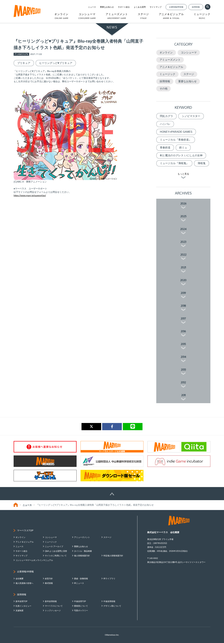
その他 (163, 88)
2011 (183, 395)
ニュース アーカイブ (54, 546)
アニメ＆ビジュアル (171, 67)
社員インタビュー (23, 606)
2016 (183, 331)
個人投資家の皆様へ (24, 583)
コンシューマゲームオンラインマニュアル (34, 560)
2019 (183, 293)
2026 (183, 203)
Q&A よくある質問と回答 (56, 551)
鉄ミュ (183, 147)
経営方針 (49, 578)
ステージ (188, 74)
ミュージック (167, 74)
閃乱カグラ (166, 116)
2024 (183, 229)
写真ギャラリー (81, 610)
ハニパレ (165, 124)
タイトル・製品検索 (83, 551)
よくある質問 (140, 7)
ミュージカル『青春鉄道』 (175, 139)
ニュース (92, 7)
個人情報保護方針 (82, 556)
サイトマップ (156, 7)
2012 (183, 382)
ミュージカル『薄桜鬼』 (174, 163)
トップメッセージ (53, 610)
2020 (183, 280)
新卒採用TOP (21, 601)
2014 (183, 356)
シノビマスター (191, 116)
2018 (183, 305)
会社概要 (19, 578)
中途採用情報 (109, 601)
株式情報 (49, 583)
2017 (183, 318)
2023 (183, 241)
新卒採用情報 (51, 601)
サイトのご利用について (56, 556)
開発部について (81, 606)
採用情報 (196, 7)
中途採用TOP (80, 601)
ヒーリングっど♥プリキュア (55, 63)
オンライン (166, 52)
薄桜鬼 (201, 163)
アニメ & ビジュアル (25, 542)
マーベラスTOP (25, 530)
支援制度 (19, 610)
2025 (183, 216)
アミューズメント (170, 59)
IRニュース (79, 583)
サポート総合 (124, 7)
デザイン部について (112, 606)
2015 (183, 344)
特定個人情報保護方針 (113, 556)
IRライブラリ (109, 578)
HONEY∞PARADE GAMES (176, 131)
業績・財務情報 (81, 578)
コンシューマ (189, 52)
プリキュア (23, 63)
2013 (183, 369)
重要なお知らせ (107, 7)
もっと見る (183, 174)
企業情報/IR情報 (176, 7)
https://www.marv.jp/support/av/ (30, 195)
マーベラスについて (54, 606)
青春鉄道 (165, 147)
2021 (183, 267)
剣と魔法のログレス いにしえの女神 (181, 155)
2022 (183, 254)
